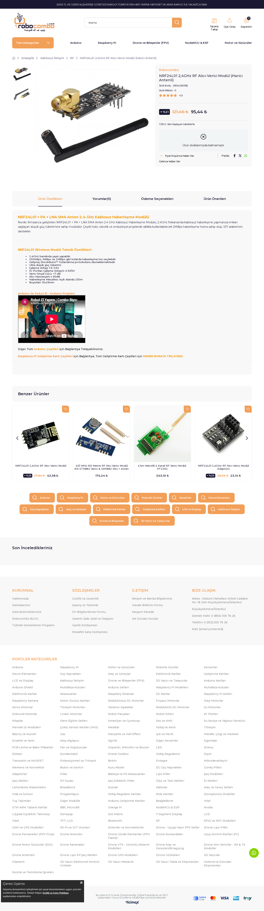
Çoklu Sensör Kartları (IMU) (79, 727)
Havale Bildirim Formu (147, 605)
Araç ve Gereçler (76, 509)
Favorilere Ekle (65, 409)
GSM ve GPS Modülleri (27, 827)
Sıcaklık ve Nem (23, 740)
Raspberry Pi (107, 43)
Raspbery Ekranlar (121, 694)
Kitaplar (17, 720)
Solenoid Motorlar (24, 714)
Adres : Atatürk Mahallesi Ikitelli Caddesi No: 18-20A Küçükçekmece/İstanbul (220, 600)
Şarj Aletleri (20, 780)
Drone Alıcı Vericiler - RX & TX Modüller (224, 846)
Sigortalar (210, 740)
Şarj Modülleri (213, 774)
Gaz (62, 734)
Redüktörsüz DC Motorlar (126, 700)
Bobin (112, 760)
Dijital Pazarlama (147, 895)
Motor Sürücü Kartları (75, 700)
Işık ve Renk (164, 734)
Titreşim (209, 727)
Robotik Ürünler (152, 497)
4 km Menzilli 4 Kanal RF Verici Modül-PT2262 (162, 467)
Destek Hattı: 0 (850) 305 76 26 (213, 615)
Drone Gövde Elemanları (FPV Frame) (129, 836)
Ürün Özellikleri (50, 199)
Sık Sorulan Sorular (145, 618)
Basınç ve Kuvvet (24, 734)
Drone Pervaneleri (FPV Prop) (33, 834)
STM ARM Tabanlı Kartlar (29, 807)
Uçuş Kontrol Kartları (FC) (221, 834)
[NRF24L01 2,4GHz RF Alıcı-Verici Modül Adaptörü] (223, 434)
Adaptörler (19, 774)
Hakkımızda (20, 598)
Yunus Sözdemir (121, 897)
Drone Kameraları (72, 844)
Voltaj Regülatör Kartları (124, 794)
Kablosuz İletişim (229, 509)
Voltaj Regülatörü (168, 754)
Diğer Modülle (70, 801)
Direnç (208, 747)
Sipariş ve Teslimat (85, 605)
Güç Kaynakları (39, 509)
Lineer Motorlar (71, 714)
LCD (207, 814)
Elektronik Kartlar (114, 509)
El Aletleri (210, 780)
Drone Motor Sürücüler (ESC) (32, 844)
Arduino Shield (22, 687)
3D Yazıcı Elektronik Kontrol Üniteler (79, 863)
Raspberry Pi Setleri (218, 694)
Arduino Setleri (118, 687)
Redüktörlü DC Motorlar (172, 707)
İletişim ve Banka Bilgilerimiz (152, 598)
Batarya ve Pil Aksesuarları (126, 774)
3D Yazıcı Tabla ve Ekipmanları (177, 862)
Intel (207, 801)
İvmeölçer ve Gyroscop (124, 720)
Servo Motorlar (22, 707)
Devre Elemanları (219, 497)
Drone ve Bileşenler (112, 520)
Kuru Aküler (116, 767)
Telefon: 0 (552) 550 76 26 (209, 622)
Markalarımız (21, 605)
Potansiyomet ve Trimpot (78, 760)
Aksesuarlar (68, 694)
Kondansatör (69, 754)
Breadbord (67, 787)
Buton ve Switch (71, 767)
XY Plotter (211, 714)
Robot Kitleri (165, 714)
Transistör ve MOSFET (28, 760)
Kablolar (161, 787)
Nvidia (208, 807)
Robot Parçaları (119, 714)
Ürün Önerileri (215, 199)
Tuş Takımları (21, 801)
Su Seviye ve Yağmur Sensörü (224, 720)
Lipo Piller (163, 774)
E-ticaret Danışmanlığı (122, 895)
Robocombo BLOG (25, 618)
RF (158, 820)
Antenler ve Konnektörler (126, 827)
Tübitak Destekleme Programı (33, 625)
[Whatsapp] (254, 853)
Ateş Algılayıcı (69, 740)
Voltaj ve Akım (166, 727)
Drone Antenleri (23, 855)
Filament (18, 862)
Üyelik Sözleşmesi (84, 625)
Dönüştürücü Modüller (219, 794)
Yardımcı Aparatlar (120, 707)
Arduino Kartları (215, 680)
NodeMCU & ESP (196, 43)
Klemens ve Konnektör (28, 767)
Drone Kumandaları (169, 834)
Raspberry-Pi (69, 667)
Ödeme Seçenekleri (157, 199)
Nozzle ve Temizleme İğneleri (33, 872)
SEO (165, 895)
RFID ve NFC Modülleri (220, 820)
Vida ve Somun (22, 794)
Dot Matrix (115, 814)
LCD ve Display (191, 509)
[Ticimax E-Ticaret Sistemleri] (132, 903)
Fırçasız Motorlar (167, 700)
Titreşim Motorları (72, 707)
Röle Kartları (164, 794)
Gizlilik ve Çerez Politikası (56, 893)
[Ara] (177, 22)
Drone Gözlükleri (168, 855)
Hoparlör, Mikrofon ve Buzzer (128, 747)
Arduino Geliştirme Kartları (126, 801)
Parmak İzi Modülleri (26, 727)
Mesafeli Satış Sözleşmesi (90, 632)
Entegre (161, 760)
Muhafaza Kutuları (72, 687)
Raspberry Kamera (25, 700)
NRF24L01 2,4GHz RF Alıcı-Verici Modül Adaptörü (223, 467)
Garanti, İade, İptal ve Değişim (92, 618)
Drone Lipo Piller (216, 827)
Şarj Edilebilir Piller (121, 780)
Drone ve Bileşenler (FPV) (151, 43)
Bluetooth (115, 820)
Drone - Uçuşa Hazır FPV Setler (178, 827)
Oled (15, 820)
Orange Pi (115, 807)
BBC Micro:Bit (70, 807)
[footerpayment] (222, 898)
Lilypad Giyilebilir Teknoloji (31, 814)
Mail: (207, 629)
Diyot (207, 754)
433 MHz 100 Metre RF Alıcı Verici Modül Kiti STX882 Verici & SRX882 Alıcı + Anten (101, 467)
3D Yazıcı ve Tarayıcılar (155, 520)
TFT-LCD (66, 820)
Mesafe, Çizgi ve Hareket (221, 734)
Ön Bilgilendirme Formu (89, 612)
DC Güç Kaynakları (169, 767)
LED (159, 747)
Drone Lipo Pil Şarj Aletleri (78, 855)
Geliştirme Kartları (154, 509)
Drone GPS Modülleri (123, 855)
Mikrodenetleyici (215, 760)
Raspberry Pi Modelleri (172, 687)
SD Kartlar (163, 694)
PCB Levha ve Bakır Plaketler (32, 747)
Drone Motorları (71, 834)
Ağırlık (112, 740)
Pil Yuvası (66, 780)
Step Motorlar (213, 700)
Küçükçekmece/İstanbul (209, 609)
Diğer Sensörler (167, 740)
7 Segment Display (169, 814)
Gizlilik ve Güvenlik (85, 598)
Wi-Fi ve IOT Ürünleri (75, 827)
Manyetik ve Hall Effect (124, 734)
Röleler (17, 754)
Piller (63, 774)
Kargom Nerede (143, 612)
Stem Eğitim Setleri (73, 720)
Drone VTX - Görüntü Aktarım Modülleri (128, 846)
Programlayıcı (69, 794)
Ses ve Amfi (164, 720)
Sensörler (185, 497)
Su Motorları (212, 707)
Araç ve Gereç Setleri (218, 787)
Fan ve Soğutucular (73, 747)
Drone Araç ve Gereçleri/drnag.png (170, 846)
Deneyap (66, 814)
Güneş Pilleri (213, 767)
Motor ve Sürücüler (238, 43)
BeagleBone (164, 801)
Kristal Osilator (118, 754)
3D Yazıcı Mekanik (121, 862)
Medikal (113, 727)
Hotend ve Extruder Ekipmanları (218, 863)
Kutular (113, 787)
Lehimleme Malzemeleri (29, 787)
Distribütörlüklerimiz (26, 612)
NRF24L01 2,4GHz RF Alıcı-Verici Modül (40, 465)
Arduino (76, 43)
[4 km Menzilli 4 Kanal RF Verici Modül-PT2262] (162, 434)
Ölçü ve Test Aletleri (170, 780)
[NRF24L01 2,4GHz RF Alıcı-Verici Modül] (40, 434)
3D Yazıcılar (212, 855)
